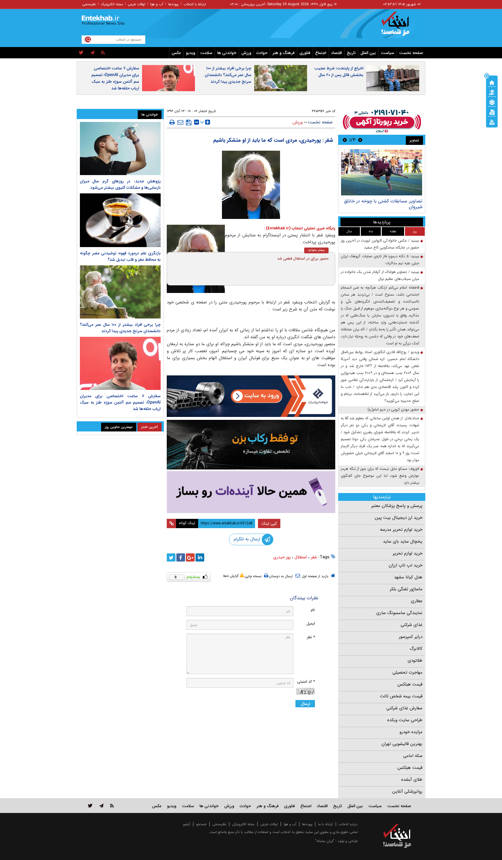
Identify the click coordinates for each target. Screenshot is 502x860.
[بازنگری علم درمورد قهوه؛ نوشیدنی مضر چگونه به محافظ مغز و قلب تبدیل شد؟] (120, 220)
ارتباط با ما (325, 824)
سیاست (387, 53)
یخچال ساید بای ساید (402, 541)
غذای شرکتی (411, 624)
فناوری (305, 53)
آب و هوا (156, 4)
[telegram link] (101, 805)
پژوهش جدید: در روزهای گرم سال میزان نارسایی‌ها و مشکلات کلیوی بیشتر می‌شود (120, 184)
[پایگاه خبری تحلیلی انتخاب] (399, 26)
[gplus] (190, 557)
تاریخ (351, 53)
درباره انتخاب (348, 824)
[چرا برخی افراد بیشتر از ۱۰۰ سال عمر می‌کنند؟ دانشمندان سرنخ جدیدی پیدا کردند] (120, 292)
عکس (176, 53)
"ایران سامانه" (324, 841)
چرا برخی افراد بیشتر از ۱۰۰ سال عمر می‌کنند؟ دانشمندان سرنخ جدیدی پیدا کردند (228, 75)
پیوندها (173, 4)
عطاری (416, 601)
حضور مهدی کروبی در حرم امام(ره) (393, 409)
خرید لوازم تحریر (407, 553)
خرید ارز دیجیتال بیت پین (398, 517)
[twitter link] (90, 805)
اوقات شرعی (136, 4)
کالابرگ (416, 648)
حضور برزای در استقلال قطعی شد (303, 259)
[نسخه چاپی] (172, 122)
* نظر (311, 637)
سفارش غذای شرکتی (404, 708)
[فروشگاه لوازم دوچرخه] (251, 444)
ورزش (246, 53)
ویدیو (190, 53)
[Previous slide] (360, 140)
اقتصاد (336, 53)
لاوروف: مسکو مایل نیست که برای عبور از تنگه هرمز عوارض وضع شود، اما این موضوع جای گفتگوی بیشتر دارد (380, 476)
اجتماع (320, 53)
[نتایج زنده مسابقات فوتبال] (491, 121)
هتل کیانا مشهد (408, 577)
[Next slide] (345, 140)
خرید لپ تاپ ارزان (405, 565)
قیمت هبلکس (409, 684)
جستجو (201, 824)
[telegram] (92, 53)
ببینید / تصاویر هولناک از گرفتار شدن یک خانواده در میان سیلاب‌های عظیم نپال (380, 275)
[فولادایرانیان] (251, 396)
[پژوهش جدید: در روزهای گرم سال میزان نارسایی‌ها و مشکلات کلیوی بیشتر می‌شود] (120, 148)
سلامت (206, 53)
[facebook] (180, 557)
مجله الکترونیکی (243, 824)
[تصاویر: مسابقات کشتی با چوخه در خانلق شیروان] (381, 172)
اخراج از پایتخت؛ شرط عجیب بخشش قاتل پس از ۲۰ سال (338, 71)
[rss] (103, 53)
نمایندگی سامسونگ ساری (399, 612)
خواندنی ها (226, 53)
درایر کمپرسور (410, 636)
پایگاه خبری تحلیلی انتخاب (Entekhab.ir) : (299, 228)
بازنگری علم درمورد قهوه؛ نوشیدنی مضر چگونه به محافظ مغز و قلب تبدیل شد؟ (120, 256)
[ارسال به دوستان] (180, 122)
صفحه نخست (411, 53)
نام (313, 610)
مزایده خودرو (410, 731)
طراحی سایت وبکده (404, 720)
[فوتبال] (491, 102)
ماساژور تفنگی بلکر (406, 589)
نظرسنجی (89, 4)
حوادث (262, 53)
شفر (314, 557)
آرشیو (186, 824)
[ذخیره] (188, 122)
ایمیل (310, 623)
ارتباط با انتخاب (195, 4)
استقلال (301, 557)
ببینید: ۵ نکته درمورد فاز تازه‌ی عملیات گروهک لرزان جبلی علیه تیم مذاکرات (380, 259)
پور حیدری (282, 557)
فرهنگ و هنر (283, 53)
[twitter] (81, 53)
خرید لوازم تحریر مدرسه (401, 529)
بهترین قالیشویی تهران (401, 743)
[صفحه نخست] (491, 82)
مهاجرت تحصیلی (407, 672)
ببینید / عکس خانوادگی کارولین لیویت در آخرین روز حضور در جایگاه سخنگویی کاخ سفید (380, 244)
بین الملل (368, 53)
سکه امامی (412, 755)
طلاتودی (415, 660)
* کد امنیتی (306, 682)
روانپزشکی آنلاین (407, 791)
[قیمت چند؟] (491, 92)
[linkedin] (200, 557)
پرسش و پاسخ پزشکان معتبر (396, 505)
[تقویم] (491, 111)
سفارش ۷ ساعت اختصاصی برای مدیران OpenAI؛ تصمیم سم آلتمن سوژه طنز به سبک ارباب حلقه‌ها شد (115, 78)
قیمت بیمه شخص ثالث (401, 696)
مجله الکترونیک (112, 4)
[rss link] (112, 805)
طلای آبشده (411, 779)
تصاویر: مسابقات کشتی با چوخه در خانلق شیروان (383, 203)
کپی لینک (269, 523)
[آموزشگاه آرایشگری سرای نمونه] (251, 492)
